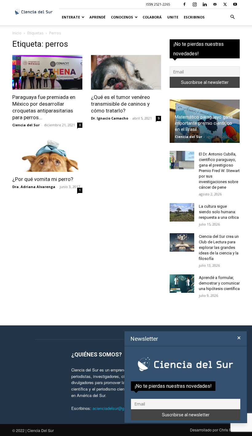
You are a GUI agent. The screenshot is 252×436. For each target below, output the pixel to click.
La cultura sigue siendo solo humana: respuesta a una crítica (219, 212)
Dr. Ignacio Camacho (109, 118)
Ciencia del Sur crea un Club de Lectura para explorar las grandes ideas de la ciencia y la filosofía (219, 247)
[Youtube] (235, 4)
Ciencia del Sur (26, 125)
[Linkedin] (204, 4)
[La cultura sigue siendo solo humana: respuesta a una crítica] (182, 212)
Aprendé (97, 17)
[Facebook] (184, 4)
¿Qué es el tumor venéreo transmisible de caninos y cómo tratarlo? (120, 104)
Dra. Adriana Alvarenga (33, 186)
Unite (172, 17)
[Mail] (214, 4)
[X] (225, 4)
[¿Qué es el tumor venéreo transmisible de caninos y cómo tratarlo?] (126, 72)
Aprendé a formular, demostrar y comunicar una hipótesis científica (219, 283)
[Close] (239, 338)
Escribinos (194, 17)
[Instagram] (194, 4)
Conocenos (122, 17)
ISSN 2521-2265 (158, 4)
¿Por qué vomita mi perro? (42, 179)
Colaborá (152, 17)
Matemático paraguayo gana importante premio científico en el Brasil (204, 123)
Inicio (17, 33)
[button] (232, 17)
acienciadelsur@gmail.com (116, 408)
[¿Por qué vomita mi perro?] (47, 154)
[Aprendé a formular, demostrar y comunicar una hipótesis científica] (182, 283)
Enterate (71, 17)
